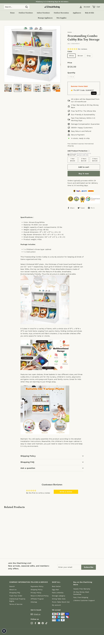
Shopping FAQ (27, 462)
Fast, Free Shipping (80, 597)
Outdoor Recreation (61, 13)
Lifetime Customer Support (84, 600)
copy (94, 93)
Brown (80, 56)
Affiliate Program (37, 599)
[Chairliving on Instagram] (32, 623)
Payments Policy (37, 586)
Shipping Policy (28, 456)
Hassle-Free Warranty (81, 589)
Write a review (66, 492)
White (71, 56)
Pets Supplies (61, 18)
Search (12, 586)
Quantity (71, 73)
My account (56, 605)
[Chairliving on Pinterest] (43, 623)
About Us (12, 590)
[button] (72, 49)
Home (12, 13)
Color (70, 51)
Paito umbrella (57, 593)
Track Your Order (15, 596)
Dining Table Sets (59, 599)
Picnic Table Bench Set (61, 602)
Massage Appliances (45, 18)
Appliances (77, 13)
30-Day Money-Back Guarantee (81, 593)
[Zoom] (32, 54)
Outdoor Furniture (26, 13)
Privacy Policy (36, 593)
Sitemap (34, 602)
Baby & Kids (89, 13)
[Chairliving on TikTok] (46, 623)
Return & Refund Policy (40, 596)
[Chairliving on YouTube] (39, 623)
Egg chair (55, 590)
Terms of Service (15, 604)
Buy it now (84, 173)
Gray (89, 56)
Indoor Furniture (43, 13)
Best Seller (56, 586)
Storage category (58, 596)
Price (70, 63)
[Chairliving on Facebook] (35, 623)
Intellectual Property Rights (17, 600)
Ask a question (28, 468)
